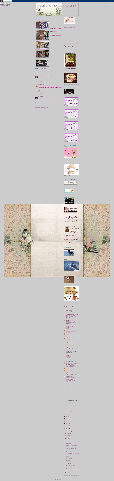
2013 (67, 420)
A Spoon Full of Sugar (70, 373)
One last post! (68, 327)
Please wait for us (68, 356)
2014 (67, 418)
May (68, 471)
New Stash (68, 460)
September (69, 435)
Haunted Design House (70, 338)
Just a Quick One (69, 458)
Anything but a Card (69, 352)
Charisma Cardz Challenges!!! (71, 351)
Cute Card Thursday (69, 326)
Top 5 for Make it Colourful (70, 311)
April (68, 472)
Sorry (67, 461)
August (68, 436)
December (68, 430)
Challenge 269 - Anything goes (70, 348)
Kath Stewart (40, 84)
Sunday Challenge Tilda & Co (71, 441)
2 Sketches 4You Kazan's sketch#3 (72, 453)
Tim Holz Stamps (69, 463)
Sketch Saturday (69, 368)
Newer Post (37, 104)
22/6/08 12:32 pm (42, 81)
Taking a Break (68, 372)
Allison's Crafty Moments (57, 5)
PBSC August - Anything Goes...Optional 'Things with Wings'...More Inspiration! (70, 365)
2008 (67, 428)
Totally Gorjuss (68, 347)
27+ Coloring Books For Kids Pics (71, 374)
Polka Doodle (68, 320)
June (68, 440)
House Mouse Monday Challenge (72, 314)
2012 (67, 421)
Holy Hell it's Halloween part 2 (70, 339)
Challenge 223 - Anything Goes (71, 331)
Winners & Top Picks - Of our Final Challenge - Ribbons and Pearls (71, 344)
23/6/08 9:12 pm (42, 99)
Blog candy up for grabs (70, 465)
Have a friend (68, 468)
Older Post (60, 104)
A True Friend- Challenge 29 (71, 450)
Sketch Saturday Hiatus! (69, 369)
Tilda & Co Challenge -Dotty (71, 448)
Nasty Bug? (68, 451)
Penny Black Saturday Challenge (72, 363)
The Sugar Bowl (69, 376)
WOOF (67, 456)
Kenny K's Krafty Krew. (70, 334)
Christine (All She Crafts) (42, 75)
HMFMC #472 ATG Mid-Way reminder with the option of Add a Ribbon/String (71, 316)
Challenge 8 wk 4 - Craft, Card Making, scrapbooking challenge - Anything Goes (71, 322)
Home (49, 104)
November (69, 431)
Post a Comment (38, 102)
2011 (67, 423)
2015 (67, 416)
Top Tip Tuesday (69, 342)
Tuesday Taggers (69, 310)
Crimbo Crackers (69, 330)
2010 (67, 425)
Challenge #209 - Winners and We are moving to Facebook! (72, 336)
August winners (68, 307)
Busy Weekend (69, 467)
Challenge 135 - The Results (70, 377)
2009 (67, 426)
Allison (73, 226)
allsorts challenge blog (70, 306)
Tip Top (39, 96)
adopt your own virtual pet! (72, 411)
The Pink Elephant (69, 379)
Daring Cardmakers (69, 371)
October (68, 433)
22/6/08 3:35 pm (42, 93)
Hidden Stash (68, 455)
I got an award (68, 443)
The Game (68, 355)
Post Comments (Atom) (44, 107)
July (67, 438)
